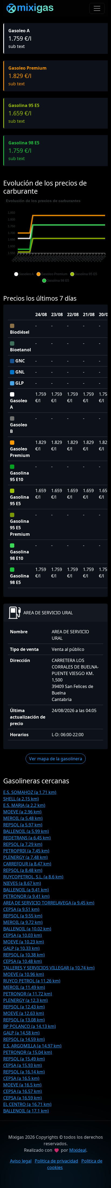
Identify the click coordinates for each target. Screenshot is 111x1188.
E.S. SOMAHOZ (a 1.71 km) (29, 792)
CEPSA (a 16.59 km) (22, 1098)
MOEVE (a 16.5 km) (22, 1085)
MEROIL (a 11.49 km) (24, 987)
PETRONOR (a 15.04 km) (27, 1052)
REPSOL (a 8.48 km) (22, 870)
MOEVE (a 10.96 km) (23, 974)
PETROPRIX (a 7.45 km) (26, 851)
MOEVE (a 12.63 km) (23, 1013)
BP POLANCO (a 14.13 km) (29, 1026)
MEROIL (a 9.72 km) (23, 922)
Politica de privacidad (56, 1161)
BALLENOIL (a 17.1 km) (26, 1111)
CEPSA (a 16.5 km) (21, 1078)
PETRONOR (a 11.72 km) (27, 994)
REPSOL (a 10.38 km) (24, 955)
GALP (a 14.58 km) (21, 1033)
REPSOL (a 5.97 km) (22, 825)
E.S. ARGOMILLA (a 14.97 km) (32, 1046)
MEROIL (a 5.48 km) (23, 818)
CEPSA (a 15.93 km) (22, 1065)
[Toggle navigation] (97, 8)
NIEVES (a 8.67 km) (22, 883)
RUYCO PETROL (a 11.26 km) (31, 981)
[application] (55, 240)
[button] (24, 274)
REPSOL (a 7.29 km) (22, 844)
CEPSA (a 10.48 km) (22, 961)
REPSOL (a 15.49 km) (24, 1059)
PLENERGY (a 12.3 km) (25, 1000)
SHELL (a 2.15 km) (21, 799)
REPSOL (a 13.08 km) (24, 1020)
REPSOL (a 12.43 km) (24, 1007)
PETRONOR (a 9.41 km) (26, 896)
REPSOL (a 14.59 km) (24, 1039)
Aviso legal (21, 1161)
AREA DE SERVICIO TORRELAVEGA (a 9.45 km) (48, 903)
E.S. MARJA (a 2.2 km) (24, 805)
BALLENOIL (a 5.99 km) (26, 831)
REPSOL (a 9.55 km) (22, 916)
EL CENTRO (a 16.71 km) (27, 1104)
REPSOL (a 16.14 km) (24, 1072)
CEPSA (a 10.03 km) (22, 935)
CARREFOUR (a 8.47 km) (27, 864)
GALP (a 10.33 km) (21, 948)
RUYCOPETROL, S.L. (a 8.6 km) (33, 877)
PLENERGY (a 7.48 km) (25, 857)
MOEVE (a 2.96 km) (22, 812)
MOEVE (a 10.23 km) (23, 942)
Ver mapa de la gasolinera (55, 759)
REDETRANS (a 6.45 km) (27, 838)
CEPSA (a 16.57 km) (22, 1091)
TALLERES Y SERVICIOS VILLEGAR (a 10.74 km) (49, 968)
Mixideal (77, 1150)
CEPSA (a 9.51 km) (21, 909)
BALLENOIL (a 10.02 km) (27, 929)
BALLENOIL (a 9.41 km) (26, 890)
